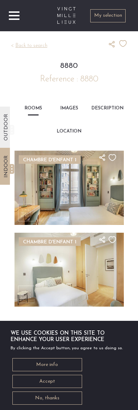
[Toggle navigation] (14, 15)
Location (69, 131)
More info (47, 364)
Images (69, 108)
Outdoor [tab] (6, 127)
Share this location (114, 44)
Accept (47, 381)
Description (105, 108)
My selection (108, 15)
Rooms (33, 108)
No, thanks (47, 398)
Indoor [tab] (6, 166)
